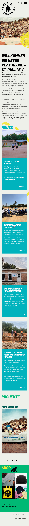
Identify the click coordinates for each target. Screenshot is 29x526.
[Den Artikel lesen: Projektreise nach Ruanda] (14, 144)
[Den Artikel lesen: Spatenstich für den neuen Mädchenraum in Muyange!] (14, 335)
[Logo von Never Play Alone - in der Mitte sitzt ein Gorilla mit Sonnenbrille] (8, 8)
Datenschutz (18, 518)
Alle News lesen (13, 460)
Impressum (24, 518)
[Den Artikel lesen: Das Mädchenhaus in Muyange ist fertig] (14, 271)
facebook (18, 3)
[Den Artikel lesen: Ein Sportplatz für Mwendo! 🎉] (14, 208)
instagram (22, 3)
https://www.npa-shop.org (9, 506)
